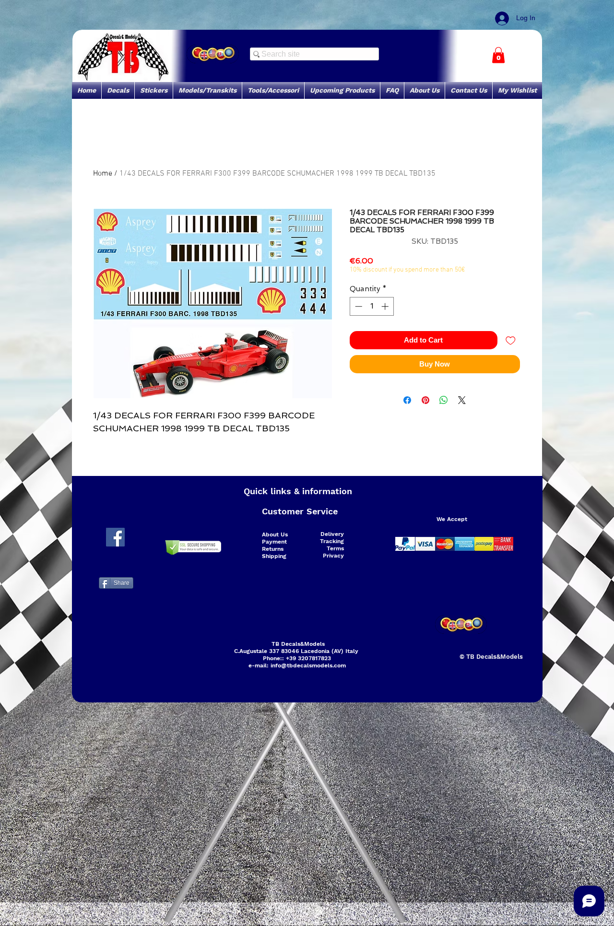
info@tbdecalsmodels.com (308, 665)
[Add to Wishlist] (510, 340)
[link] (498, 55)
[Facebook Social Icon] (115, 537)
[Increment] (385, 306)
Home (102, 173)
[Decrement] (357, 306)
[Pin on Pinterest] (425, 400)
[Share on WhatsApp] (443, 400)
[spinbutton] (371, 306)
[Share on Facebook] (407, 400)
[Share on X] (462, 400)
